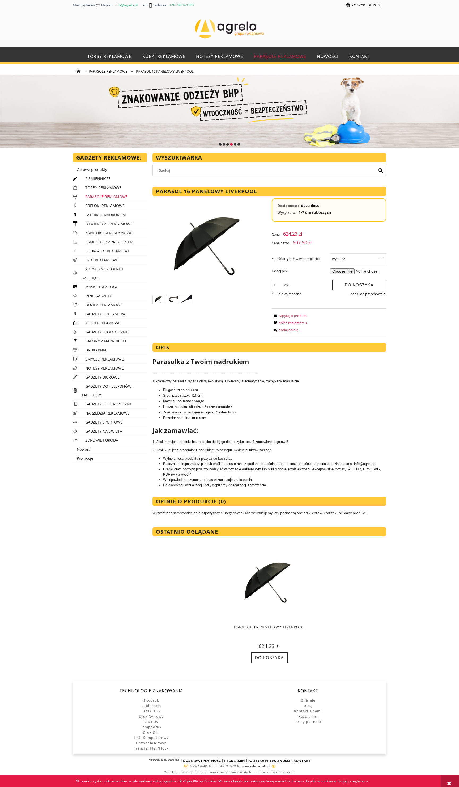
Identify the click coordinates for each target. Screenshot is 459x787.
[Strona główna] (229, 29)
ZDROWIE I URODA (101, 440)
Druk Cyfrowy (151, 716)
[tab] (220, 144)
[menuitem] (109, 56)
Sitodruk (151, 700)
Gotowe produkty (92, 169)
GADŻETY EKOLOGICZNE (106, 331)
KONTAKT (302, 760)
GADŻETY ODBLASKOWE (106, 313)
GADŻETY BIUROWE (102, 377)
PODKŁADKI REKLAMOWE (107, 250)
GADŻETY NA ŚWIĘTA (103, 431)
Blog (308, 705)
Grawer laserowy (151, 742)
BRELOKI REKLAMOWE (105, 205)
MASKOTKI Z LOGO (102, 286)
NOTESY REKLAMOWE (104, 368)
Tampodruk (151, 727)
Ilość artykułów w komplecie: (296, 258)
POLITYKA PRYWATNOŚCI (269, 760)
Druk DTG (151, 711)
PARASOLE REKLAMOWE (106, 196)
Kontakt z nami (308, 711)
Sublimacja (151, 705)
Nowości (84, 449)
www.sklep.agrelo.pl (256, 766)
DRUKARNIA (96, 350)
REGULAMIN (234, 760)
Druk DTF (151, 732)
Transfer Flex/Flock (151, 748)
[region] (229, 111)
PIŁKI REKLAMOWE (101, 259)
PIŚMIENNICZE (98, 178)
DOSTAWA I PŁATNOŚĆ (202, 760)
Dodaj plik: (280, 271)
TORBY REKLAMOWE (103, 187)
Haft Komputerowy (151, 737)
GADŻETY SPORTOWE (104, 422)
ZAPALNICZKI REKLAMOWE (108, 232)
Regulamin (307, 716)
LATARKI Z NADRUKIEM (105, 214)
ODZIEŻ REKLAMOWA (104, 304)
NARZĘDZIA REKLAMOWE (107, 413)
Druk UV (151, 721)
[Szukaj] (380, 170)
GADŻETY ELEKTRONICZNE (108, 404)
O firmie (308, 700)
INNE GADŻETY (98, 295)
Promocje (85, 458)
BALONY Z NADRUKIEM (105, 341)
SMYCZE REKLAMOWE (104, 359)
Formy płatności (308, 721)
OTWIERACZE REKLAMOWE (109, 223)
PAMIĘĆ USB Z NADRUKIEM (109, 241)
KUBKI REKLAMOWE (102, 322)
